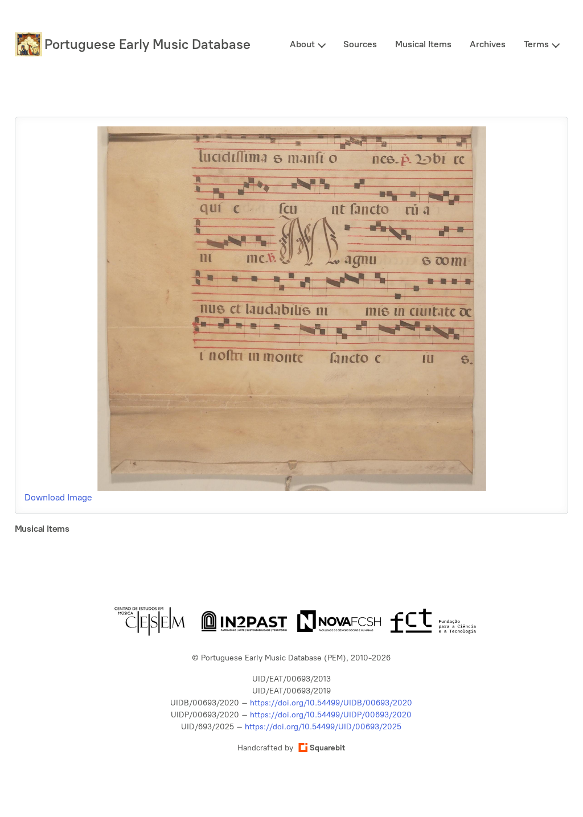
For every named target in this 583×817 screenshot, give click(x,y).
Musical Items (423, 44)
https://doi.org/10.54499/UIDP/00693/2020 (331, 715)
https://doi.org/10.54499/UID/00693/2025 (323, 727)
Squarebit (327, 748)
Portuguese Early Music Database (147, 44)
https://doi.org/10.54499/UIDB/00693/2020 (331, 703)
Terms (536, 44)
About (302, 44)
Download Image (58, 497)
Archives (488, 44)
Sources (360, 44)
